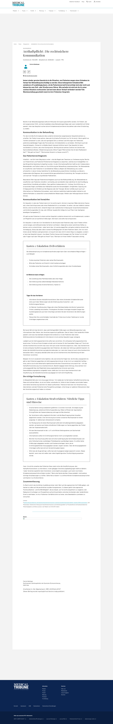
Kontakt (16, 706)
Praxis (43, 690)
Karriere (63, 694)
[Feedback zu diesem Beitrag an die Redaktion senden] (28, 71)
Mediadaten (64, 690)
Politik (43, 692)
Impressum (23, 706)
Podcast (44, 696)
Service (63, 686)
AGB (30, 706)
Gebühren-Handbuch (74, 1)
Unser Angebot (65, 692)
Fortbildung (45, 698)
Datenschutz (37, 706)
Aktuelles (44, 686)
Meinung (44, 694)
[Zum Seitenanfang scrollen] (110, 721)
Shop (83, 1)
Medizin (44, 688)
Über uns (63, 688)
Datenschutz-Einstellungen (49, 706)
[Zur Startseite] (18, 4)
